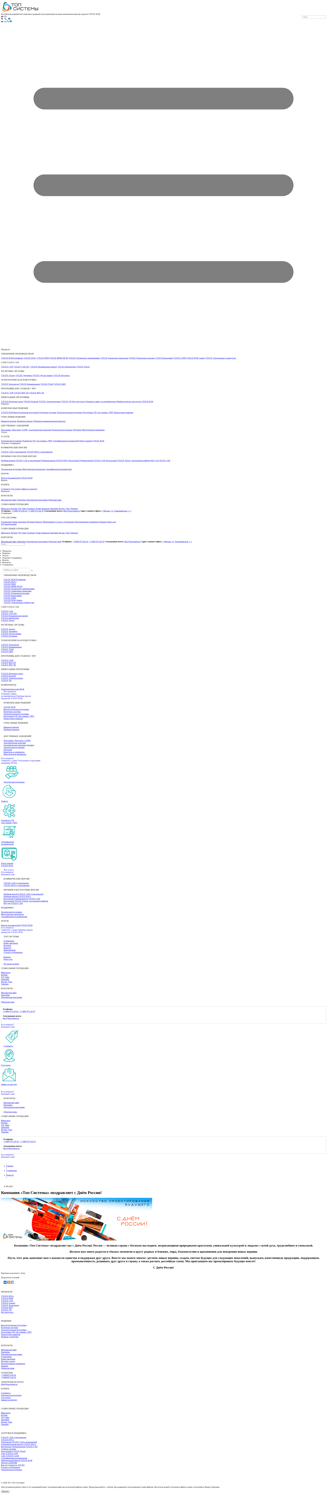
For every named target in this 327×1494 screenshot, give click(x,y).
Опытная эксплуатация (11, 1395)
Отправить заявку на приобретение (100, 401)
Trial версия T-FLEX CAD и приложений (19, 1442)
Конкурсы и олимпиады (14, 752)
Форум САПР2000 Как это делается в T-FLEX (13, 1464)
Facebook (31, 509)
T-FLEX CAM (7, 393)
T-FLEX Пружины (61, 375)
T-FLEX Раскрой (31, 401)
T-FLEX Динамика (24, 375)
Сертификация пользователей (66, 441)
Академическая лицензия (40, 430)
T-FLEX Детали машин (43, 375)
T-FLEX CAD (7, 367)
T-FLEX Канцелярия (164, 358)
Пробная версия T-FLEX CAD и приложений (21, 460)
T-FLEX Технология (10, 384)
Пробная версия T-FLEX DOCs (54, 460)
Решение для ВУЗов (9, 1337)
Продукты (6, 551)
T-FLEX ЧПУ (7, 1308)
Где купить (16, 489)
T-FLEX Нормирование (29, 384)
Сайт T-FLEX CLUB (10, 1456)
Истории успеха (8, 1361)
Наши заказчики (19, 522)
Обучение (77, 430)
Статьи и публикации (64, 522)
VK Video (22, 509)
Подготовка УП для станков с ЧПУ (98, 412)
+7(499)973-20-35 (8, 1377)
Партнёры (21, 500)
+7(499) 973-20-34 (19, 511)
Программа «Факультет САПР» (14, 430)
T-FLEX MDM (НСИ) (58, 358)
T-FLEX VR (66, 401)
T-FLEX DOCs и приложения (39, 452)
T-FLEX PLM (7, 412)
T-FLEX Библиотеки (67, 367)
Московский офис (9, 500)
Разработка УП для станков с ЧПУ (37, 441)
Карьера (103, 522)
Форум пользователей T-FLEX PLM (16, 478)
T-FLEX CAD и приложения (13, 452)
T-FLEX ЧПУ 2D (21, 393)
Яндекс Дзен (64, 509)
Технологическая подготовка (69, 412)
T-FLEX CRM (180, 358)
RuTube (14, 509)
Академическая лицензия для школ (19, 745)
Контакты (6, 562)
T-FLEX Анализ (8, 375)
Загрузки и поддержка (12, 558)
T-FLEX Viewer (83, 367)
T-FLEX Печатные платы (12, 401)
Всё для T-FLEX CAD (160, 460)
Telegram (74, 509)
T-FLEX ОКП (60, 384)
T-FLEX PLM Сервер (195, 358)
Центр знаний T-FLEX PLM (7, 864)
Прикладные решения (123, 412)
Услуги (5, 555)
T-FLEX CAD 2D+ (22, 367)
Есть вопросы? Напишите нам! (8, 873)
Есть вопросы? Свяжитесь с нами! (9, 759)
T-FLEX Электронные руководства (220, 358)
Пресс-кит (111, 522)
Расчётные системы (47, 412)
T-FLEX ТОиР (46, 384)
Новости (39, 522)
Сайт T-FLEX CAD (9, 1453)
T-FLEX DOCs (30, 358)
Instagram (46, 509)
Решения (6, 553)
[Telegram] (12, 1282)
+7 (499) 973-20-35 (36, 511)
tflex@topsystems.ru (71, 511)
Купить (5, 560)
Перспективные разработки (87, 522)
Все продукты (78, 401)
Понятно (5, 1492)
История (30, 522)
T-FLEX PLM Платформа (12, 358)
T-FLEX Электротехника (50, 401)
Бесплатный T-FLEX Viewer (13, 1451)
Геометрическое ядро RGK (12, 689)
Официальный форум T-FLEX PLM (16, 1460)
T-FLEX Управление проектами (114, 358)
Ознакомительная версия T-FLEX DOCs (18, 1444)
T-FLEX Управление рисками (142, 358)
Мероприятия (49, 522)
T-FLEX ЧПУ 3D (36, 393)
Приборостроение (25, 421)
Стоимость (5, 489)
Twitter (38, 509)
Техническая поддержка (61, 430)
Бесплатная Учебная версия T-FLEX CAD (87, 460)
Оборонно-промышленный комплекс (49, 421)
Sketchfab (54, 509)
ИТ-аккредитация (8, 524)
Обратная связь (54, 500)
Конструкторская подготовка (26, 412)
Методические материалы (93, 430)
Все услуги (9, 870)
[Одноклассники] (8, 1282)
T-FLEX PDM (43, 358)
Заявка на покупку (29, 489)
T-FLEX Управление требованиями (84, 358)
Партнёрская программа (37, 500)
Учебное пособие (8, 1449)
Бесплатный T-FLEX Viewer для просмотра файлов (128, 460)
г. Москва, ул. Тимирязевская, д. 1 (116, 511)
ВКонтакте (5, 509)
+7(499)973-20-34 (8, 1375)
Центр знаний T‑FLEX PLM (91, 441)
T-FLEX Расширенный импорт (43, 367)
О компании (6, 522)
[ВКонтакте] (5, 1282)
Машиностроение (8, 421)
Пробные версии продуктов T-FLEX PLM (134, 401)
